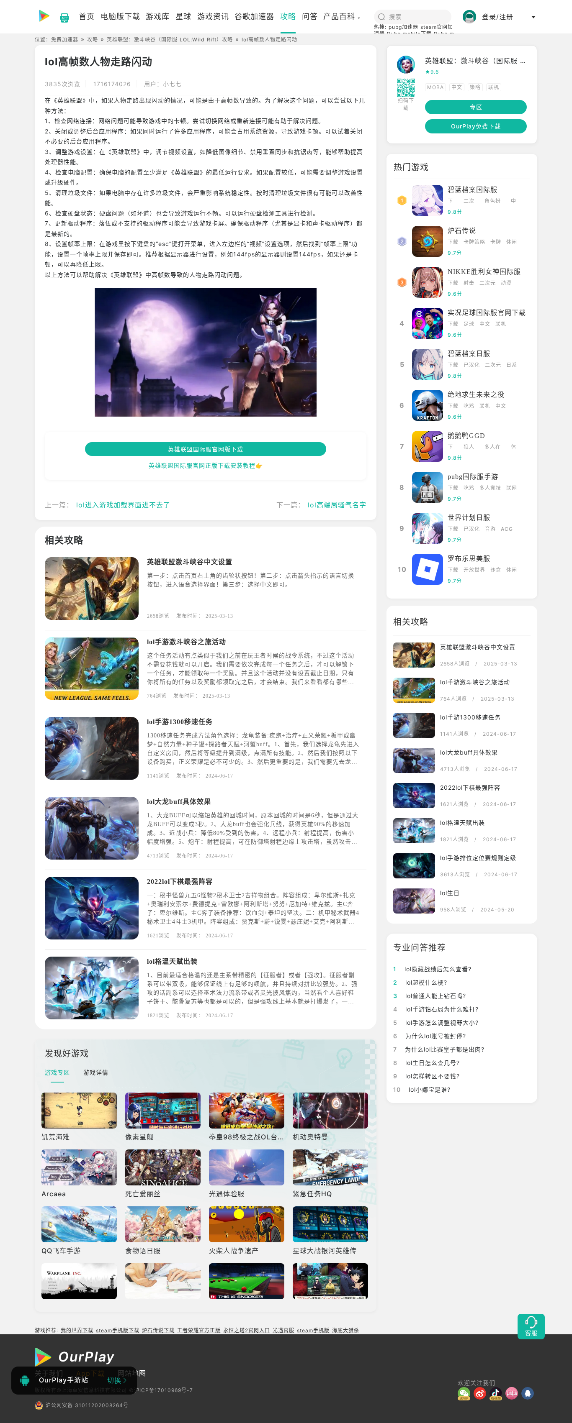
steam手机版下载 (117, 1330)
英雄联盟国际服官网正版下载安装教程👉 (206, 465)
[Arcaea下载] (80, 1167)
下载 (450, 202)
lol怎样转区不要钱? (426, 1076)
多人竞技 (490, 488)
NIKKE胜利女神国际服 (484, 271)
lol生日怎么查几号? (426, 1062)
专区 (476, 106)
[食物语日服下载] (163, 1224)
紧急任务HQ (312, 1194)
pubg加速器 (403, 27)
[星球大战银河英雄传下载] (331, 1224)
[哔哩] (513, 1393)
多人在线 (492, 448)
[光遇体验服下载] (247, 1167)
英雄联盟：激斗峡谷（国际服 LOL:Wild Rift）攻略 (170, 39)
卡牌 (495, 242)
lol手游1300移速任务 (180, 721)
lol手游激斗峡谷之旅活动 (186, 641)
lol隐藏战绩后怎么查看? (432, 969)
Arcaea (53, 1194)
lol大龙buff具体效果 (179, 801)
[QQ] (529, 1393)
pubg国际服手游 (473, 476)
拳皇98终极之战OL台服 (247, 1137)
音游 (490, 529)
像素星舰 (139, 1137)
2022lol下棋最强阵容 (180, 881)
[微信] (466, 1393)
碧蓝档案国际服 (472, 189)
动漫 (506, 283)
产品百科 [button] (339, 16)
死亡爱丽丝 (143, 1194)
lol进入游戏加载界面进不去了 (123, 505)
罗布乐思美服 (469, 558)
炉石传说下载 (158, 1330)
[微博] (482, 1393)
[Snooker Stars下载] (247, 1281)
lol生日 (450, 892)
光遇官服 (283, 1330)
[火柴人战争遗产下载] (247, 1224)
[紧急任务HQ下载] (331, 1167)
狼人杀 (469, 448)
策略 (475, 87)
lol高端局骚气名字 (337, 505)
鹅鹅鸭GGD (466, 435)
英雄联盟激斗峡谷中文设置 (189, 562)
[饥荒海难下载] (80, 1111)
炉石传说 (462, 230)
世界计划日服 (469, 517)
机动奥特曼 (310, 1137)
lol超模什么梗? (420, 982)
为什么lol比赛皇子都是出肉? (438, 1049)
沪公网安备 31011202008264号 (87, 1405)
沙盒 (495, 570)
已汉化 (472, 365)
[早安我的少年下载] (163, 1281)
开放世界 (474, 570)
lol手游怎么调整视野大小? (436, 1022)
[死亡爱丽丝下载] (163, 1167)
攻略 (92, 39)
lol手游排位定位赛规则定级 (478, 857)
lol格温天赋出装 (172, 961)
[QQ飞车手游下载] (80, 1224)
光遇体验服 (227, 1194)
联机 (493, 87)
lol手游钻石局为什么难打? (436, 1009)
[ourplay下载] (60, 16)
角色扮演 (492, 202)
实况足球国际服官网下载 (487, 312)
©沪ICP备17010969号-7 (161, 1390)
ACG (507, 529)
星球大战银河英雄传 (325, 1250)
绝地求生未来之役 (476, 394)
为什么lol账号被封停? (429, 1035)
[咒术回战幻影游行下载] (331, 1281)
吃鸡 (469, 406)
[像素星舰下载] (163, 1111)
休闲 (511, 242)
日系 (511, 365)
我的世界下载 (77, 1330)
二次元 (469, 202)
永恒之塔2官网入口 (246, 1330)
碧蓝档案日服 (469, 353)
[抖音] (497, 1393)
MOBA (435, 87)
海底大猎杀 (345, 1330)
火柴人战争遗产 (234, 1250)
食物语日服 (143, 1250)
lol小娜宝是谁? (422, 1089)
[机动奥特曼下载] (331, 1111)
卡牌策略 (474, 242)
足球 (469, 324)
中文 (456, 87)
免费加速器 (64, 39)
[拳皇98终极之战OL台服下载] (247, 1111)
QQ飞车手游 (61, 1250)
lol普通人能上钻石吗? (429, 995)
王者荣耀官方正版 (199, 1330)
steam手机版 (313, 1330)
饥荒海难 (55, 1137)
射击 (469, 283)
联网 (511, 488)
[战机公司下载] (80, 1281)
